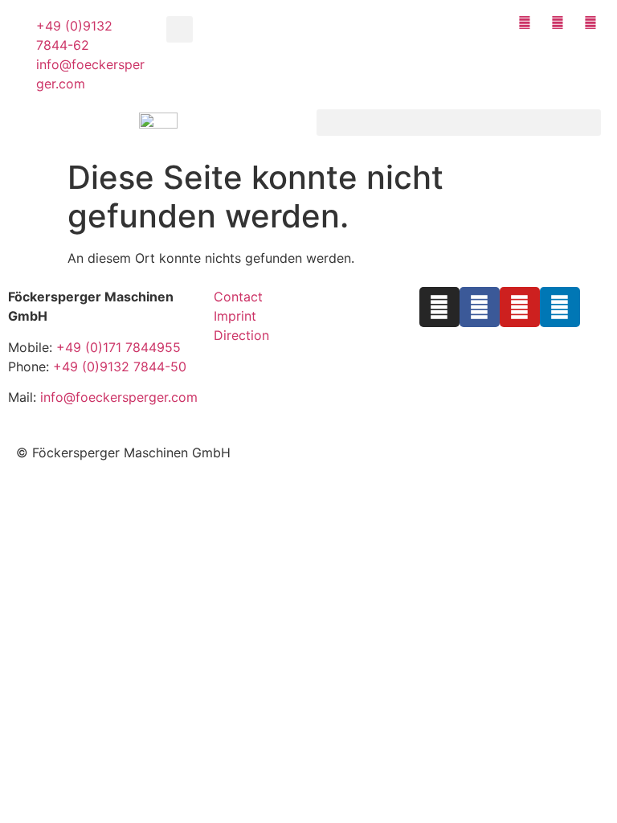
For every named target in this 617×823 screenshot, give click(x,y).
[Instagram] (439, 307)
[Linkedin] (560, 307)
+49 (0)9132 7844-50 (119, 366)
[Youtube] (520, 307)
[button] (179, 29)
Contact (238, 297)
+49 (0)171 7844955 (118, 347)
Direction (241, 335)
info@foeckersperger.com (119, 397)
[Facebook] (480, 307)
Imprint (235, 316)
